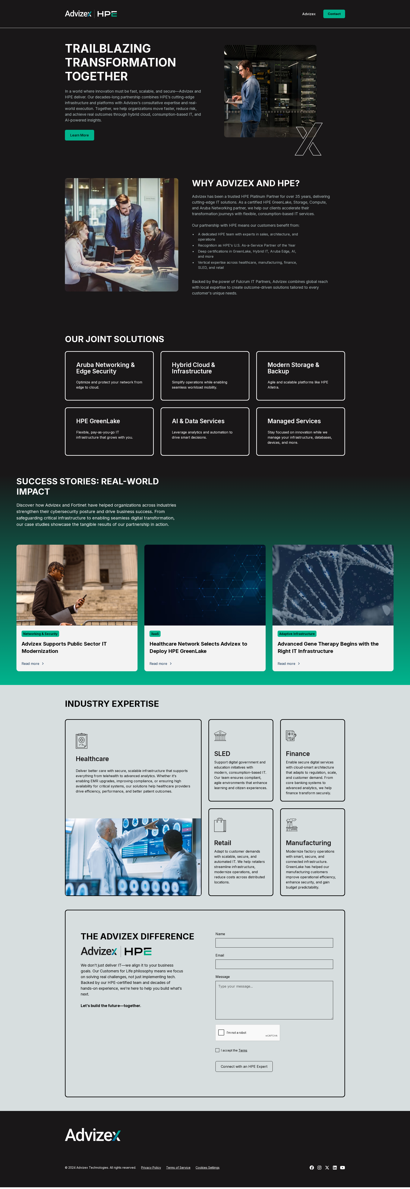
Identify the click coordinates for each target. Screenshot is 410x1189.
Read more (30, 663)
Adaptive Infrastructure (297, 634)
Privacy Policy (151, 1167)
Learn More (79, 135)
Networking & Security (40, 634)
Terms (243, 1050)
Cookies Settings (208, 1167)
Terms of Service (178, 1167)
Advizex (309, 14)
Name (220, 934)
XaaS (155, 634)
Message (222, 977)
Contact (334, 14)
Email (219, 955)
